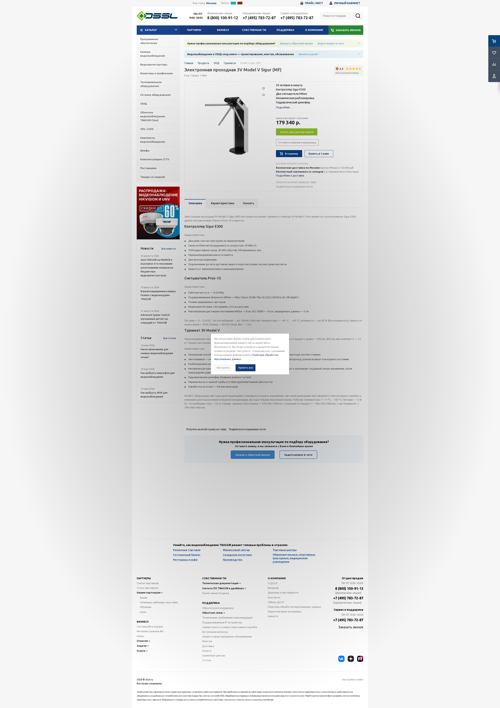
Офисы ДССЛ (276, 602)
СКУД (143, 103)
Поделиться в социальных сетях (294, 186)
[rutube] (360, 659)
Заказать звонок (348, 30)
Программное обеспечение (149, 41)
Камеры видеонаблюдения (152, 53)
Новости (273, 616)
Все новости (169, 248)
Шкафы (144, 150)
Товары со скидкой (152, 176)
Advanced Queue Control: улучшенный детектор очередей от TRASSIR (155, 318)
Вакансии (273, 587)
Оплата (206, 650)
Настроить (223, 367)
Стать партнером (147, 587)
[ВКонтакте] (341, 659)
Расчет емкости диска (215, 593)
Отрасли (142, 640)
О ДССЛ (272, 583)
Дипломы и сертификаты (283, 592)
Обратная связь (212, 612)
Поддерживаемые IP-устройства (222, 622)
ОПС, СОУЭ (147, 129)
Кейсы (140, 636)
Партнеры (194, 30)
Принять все (245, 367)
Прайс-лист (314, 3)
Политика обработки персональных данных (294, 606)
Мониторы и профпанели (156, 73)
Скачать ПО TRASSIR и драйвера (223, 588)
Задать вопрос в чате (331, 43)
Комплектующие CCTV (154, 159)
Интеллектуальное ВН (150, 631)
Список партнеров (148, 583)
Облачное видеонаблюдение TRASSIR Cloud (152, 116)
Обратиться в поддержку (217, 608)
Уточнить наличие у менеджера (297, 142)
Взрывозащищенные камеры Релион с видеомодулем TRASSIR (158, 295)
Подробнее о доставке (290, 175)
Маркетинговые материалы (284, 611)
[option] (158, 213)
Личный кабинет (347, 3)
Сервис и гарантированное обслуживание (227, 636)
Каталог (151, 30)
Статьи (206, 660)
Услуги (141, 650)
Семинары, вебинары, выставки (159, 602)
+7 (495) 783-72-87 (259, 17)
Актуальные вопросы (215, 631)
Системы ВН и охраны (150, 626)
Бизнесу (223, 30)
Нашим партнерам (149, 592)
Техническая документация (220, 583)
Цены (143, 611)
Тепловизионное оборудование (151, 84)
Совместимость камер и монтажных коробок (229, 627)
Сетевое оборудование (155, 94)
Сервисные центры (213, 655)
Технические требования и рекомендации (227, 617)
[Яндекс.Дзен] (351, 659)
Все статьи (169, 338)
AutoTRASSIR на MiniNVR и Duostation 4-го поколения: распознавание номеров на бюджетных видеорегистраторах (157, 267)
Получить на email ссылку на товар (296, 182)
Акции (143, 597)
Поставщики (148, 168)
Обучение (145, 607)
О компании (314, 30)
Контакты (274, 597)
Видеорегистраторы (153, 64)
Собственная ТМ (254, 30)
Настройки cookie (352, 679)
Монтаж (207, 641)
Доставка (208, 646)
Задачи (141, 645)
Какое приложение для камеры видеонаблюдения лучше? (157, 353)
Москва (211, 3)
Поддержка (285, 30)
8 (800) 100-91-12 (222, 17)
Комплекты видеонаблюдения (152, 139)
